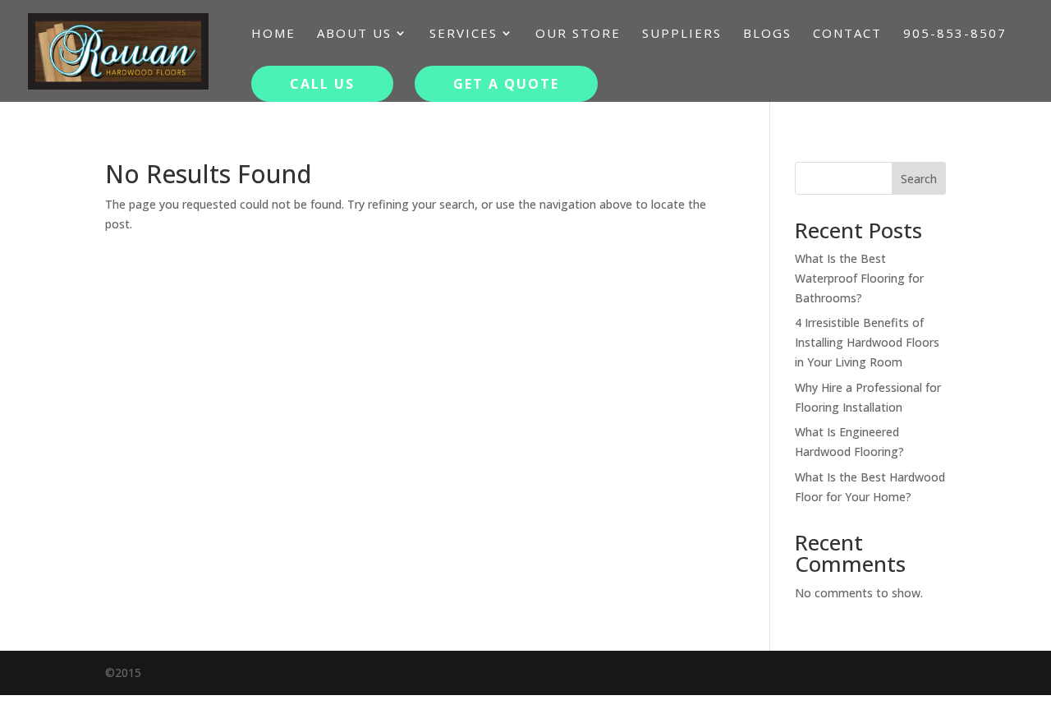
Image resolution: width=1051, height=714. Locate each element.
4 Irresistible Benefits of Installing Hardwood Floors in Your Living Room (867, 342)
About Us (354, 34)
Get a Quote (506, 84)
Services (463, 34)
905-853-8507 (955, 34)
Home (273, 34)
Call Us (322, 84)
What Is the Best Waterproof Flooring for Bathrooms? (859, 278)
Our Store (578, 34)
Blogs (767, 34)
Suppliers (682, 34)
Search (919, 179)
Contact (847, 34)
